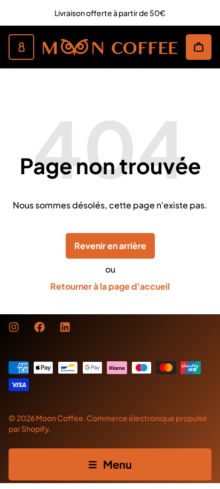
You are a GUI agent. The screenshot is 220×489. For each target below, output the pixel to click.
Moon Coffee (59, 418)
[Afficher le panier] (198, 47)
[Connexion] (21, 47)
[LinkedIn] (65, 327)
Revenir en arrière (110, 245)
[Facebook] (39, 327)
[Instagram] (14, 327)
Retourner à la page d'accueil (110, 286)
